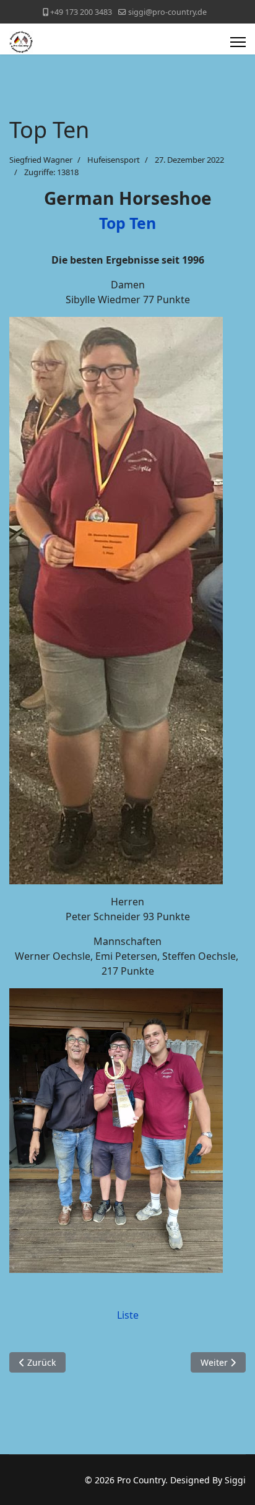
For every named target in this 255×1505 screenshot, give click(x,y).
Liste (128, 1315)
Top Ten (127, 222)
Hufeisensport (113, 159)
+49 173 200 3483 (81, 12)
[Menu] (238, 42)
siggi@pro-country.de (167, 12)
